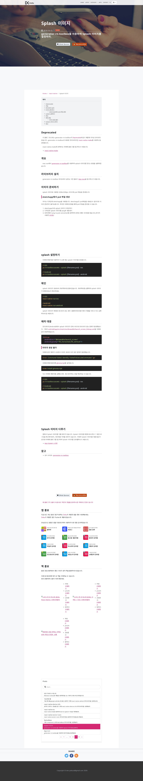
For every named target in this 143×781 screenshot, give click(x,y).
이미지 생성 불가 (53, 120)
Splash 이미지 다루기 (52, 122)
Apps (100, 2)
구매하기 (67, 587)
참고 (47, 124)
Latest (87, 2)
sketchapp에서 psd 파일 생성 (57, 112)
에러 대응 (48, 118)
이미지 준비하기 (50, 110)
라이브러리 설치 (50, 108)
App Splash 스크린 (51, 443)
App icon (82, 179)
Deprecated (49, 104)
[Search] (110, 2)
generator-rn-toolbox (59, 163)
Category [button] (94, 2)
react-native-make (51, 151)
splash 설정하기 (50, 114)
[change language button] (114, 2)
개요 (47, 106)
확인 (47, 116)
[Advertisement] (43, 78)
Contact (105, 2)
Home (82, 2)
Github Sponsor (63, 44)
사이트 (51, 215)
